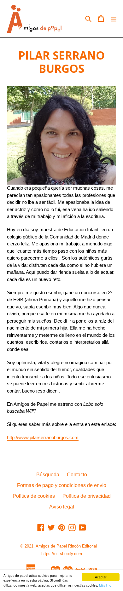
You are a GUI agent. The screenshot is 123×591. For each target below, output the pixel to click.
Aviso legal (61, 506)
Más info (105, 585)
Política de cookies (34, 496)
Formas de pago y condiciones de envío (61, 485)
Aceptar (100, 577)
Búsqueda (47, 474)
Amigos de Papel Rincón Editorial (66, 546)
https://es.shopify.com (61, 553)
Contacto (77, 474)
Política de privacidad (86, 496)
